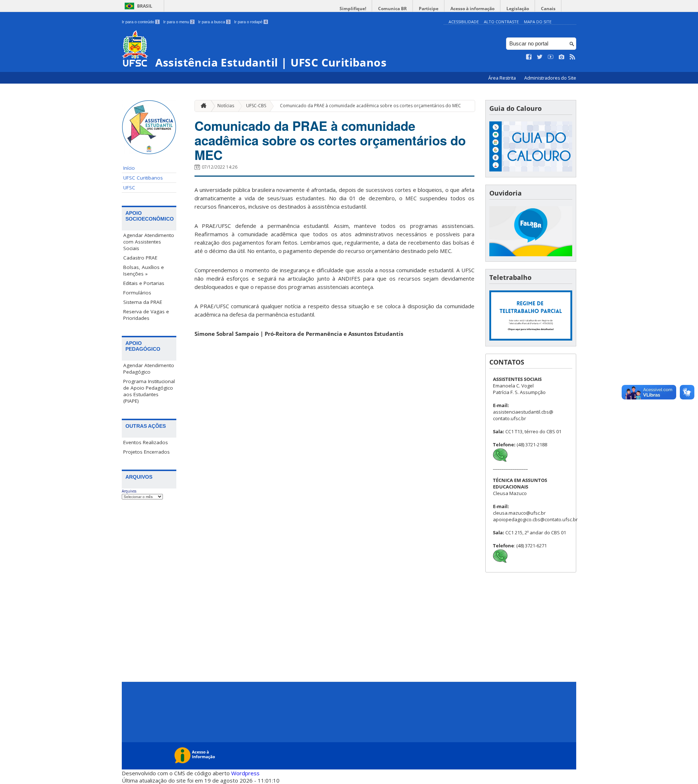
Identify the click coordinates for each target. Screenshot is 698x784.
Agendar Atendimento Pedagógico (148, 368)
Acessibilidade (464, 21)
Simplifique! (353, 8)
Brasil (144, 6)
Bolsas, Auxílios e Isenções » (143, 270)
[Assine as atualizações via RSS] (572, 57)
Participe (428, 8)
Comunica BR (392, 8)
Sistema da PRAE (142, 302)
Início (129, 168)
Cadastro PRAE (140, 257)
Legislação (517, 8)
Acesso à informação (472, 8)
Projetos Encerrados (146, 452)
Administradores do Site (550, 78)
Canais (548, 8)
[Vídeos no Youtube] (551, 57)
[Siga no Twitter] (540, 57)
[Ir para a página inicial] (202, 106)
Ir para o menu (178, 22)
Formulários (137, 292)
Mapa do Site (537, 21)
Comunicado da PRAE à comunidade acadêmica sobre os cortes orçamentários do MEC (370, 105)
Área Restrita (502, 78)
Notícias (225, 105)
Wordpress (245, 773)
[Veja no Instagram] (562, 57)
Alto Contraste (501, 21)
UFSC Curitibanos (143, 177)
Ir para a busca (213, 22)
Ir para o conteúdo (140, 22)
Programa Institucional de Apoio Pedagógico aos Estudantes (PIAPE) (149, 391)
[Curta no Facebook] (529, 57)
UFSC (129, 187)
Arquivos (129, 491)
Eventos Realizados (145, 442)
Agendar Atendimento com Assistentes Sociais (148, 242)
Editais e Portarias (143, 283)
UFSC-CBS (256, 105)
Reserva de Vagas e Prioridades (146, 314)
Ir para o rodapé (250, 22)
